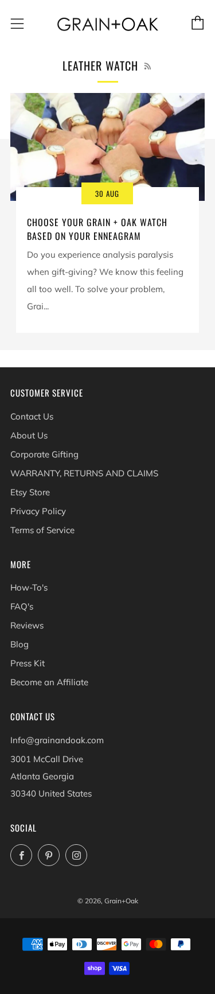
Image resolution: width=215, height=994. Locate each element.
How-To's (29, 587)
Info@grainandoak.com (57, 740)
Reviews (27, 625)
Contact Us (31, 416)
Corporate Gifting (44, 454)
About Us (29, 435)
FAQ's (21, 606)
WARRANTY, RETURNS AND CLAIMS (84, 473)
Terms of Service (42, 530)
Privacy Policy (38, 511)
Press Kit (27, 663)
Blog (19, 644)
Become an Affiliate (49, 682)
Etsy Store (30, 492)
